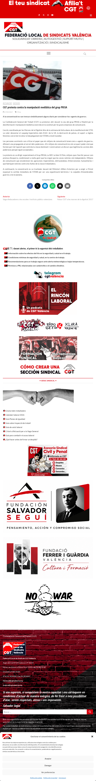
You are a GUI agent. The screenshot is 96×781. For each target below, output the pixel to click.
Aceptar (48, 758)
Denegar (48, 765)
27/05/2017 (8, 112)
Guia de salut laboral (13, 427)
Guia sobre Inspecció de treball (18, 423)
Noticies (16, 103)
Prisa (19, 112)
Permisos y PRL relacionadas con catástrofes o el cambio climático (36, 266)
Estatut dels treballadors (15, 411)
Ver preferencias (48, 772)
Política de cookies (36, 778)
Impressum (62, 778)
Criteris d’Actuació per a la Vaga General (21, 431)
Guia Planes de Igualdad (15, 419)
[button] (92, 736)
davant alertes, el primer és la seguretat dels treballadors (38, 248)
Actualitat (7, 103)
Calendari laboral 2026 (14, 415)
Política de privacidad (50, 778)
